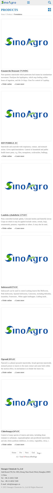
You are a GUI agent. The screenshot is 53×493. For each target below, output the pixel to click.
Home (3, 14)
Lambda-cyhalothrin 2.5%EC (14, 215)
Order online (7, 84)
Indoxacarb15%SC (9, 287)
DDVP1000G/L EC (9, 143)
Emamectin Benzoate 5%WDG (14, 71)
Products (9, 14)
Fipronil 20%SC (8, 359)
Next (27, 453)
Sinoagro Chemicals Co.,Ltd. (8, 2)
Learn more (20, 84)
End (33, 453)
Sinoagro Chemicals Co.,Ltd (12, 469)
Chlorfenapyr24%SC (10, 431)
